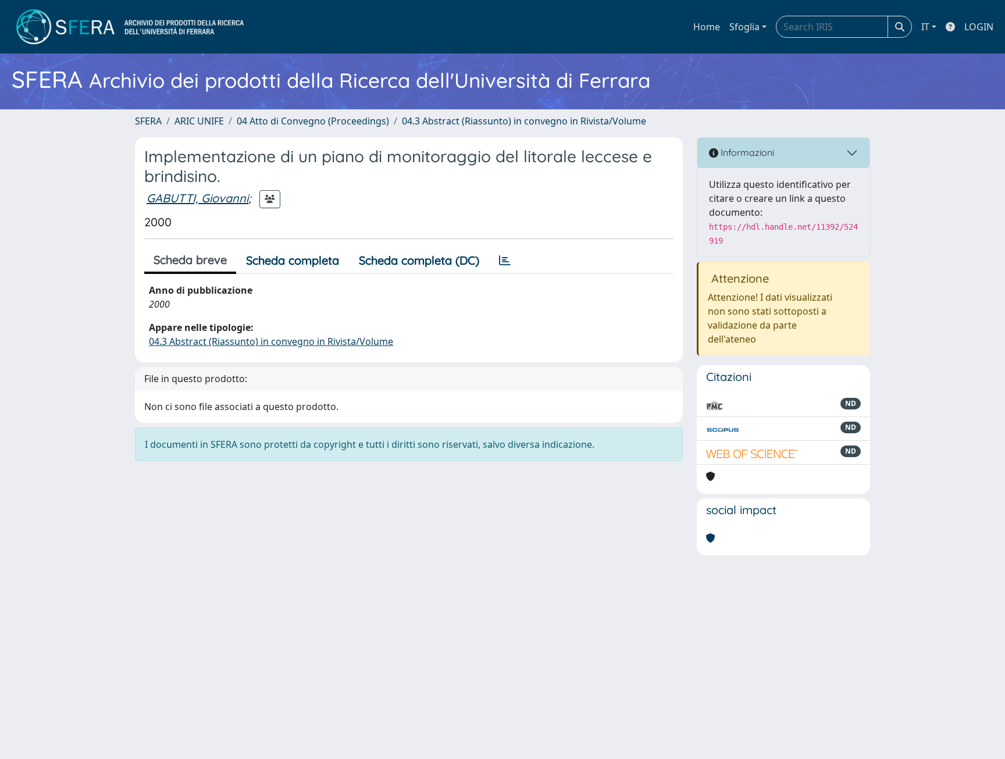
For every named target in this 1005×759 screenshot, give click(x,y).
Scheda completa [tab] (292, 260)
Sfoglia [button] (744, 26)
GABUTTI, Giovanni (197, 198)
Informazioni (746, 152)
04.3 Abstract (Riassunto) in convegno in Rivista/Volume (524, 121)
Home (706, 26)
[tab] (505, 260)
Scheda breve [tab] (190, 259)
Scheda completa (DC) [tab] (419, 260)
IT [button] (925, 26)
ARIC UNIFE (199, 121)
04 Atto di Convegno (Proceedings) (313, 121)
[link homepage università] (130, 27)
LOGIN (978, 26)
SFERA (148, 121)
